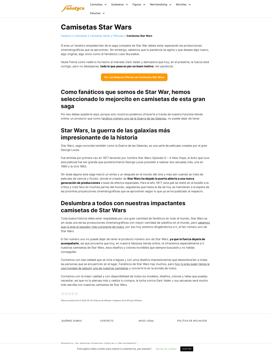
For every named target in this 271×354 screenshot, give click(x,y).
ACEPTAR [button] (186, 349)
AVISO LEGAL (146, 320)
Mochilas (181, 4)
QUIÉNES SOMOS (71, 320)
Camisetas (96, 4)
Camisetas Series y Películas (107, 35)
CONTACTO (107, 320)
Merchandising (158, 4)
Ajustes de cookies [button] (166, 348)
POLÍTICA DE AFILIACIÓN (192, 320)
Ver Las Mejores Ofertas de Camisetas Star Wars (134, 77)
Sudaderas (117, 4)
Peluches (95, 13)
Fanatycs (66, 35)
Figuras (137, 4)
